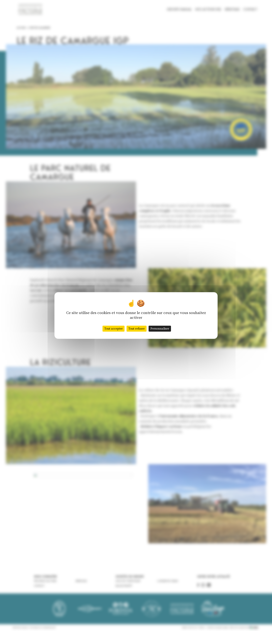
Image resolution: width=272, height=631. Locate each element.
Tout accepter (113, 328)
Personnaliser (159, 328)
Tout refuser (136, 328)
